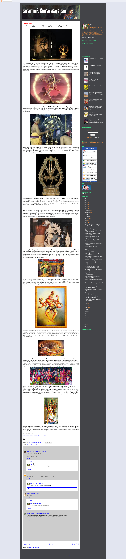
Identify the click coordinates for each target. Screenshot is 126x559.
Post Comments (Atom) (34, 547)
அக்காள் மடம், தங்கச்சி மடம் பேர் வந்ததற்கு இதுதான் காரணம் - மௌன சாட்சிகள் (96, 114)
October (87, 214)
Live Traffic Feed (90, 148)
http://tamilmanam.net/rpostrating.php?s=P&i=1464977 (35, 435)
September (88, 216)
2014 (85, 318)
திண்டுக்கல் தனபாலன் (32, 451)
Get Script (85, 181)
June (86, 222)
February (87, 309)
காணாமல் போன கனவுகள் (90, 151)
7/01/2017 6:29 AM (35, 493)
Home (51, 544)
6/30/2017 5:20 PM (41, 451)
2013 (85, 320)
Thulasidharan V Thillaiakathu (34, 513)
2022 (85, 198)
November (87, 212)
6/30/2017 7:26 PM (36, 474)
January (87, 311)
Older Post (75, 544)
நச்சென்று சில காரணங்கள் (95, 65)
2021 (85, 200)
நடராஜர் (50, 444)
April (86, 305)
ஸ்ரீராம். (28, 493)
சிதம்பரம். (33, 444)
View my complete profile (88, 37)
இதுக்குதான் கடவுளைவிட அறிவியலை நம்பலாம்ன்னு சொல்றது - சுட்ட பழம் (94, 73)
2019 (85, 204)
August (87, 218)
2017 (85, 208)
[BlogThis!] (47, 442)
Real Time (89, 181)
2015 (85, 315)
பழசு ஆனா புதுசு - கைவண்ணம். (92, 227)
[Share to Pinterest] (51, 442)
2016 (85, 313)
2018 (85, 206)
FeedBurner (96, 137)
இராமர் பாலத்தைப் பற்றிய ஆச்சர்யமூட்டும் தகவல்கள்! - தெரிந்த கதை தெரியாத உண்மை (96, 121)
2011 (85, 324)
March (86, 307)
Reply (28, 458)
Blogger (69, 555)
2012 (85, 322)
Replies (30, 461)
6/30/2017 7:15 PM (38, 464)
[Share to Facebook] (49, 442)
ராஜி (31, 464)
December (87, 210)
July (86, 220)
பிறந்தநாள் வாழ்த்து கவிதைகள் (96, 58)
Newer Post (26, 544)
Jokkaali (29, 474)
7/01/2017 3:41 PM (38, 483)
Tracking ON (93, 181)
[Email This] (46, 442)
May (86, 303)
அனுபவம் (29, 444)
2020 (85, 202)
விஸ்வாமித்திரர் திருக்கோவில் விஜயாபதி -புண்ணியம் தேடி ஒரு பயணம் (96, 94)
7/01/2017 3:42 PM (38, 503)
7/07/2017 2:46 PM (46, 513)
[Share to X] (48, 442)
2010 (85, 326)
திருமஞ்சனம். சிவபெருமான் (42, 444)
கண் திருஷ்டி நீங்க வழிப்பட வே (89, 164)
